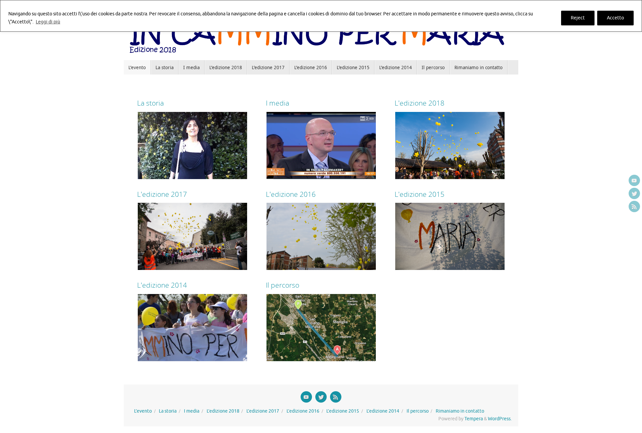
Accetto (615, 18)
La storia (168, 411)
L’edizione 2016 (303, 411)
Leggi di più (48, 22)
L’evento (143, 411)
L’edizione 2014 (382, 411)
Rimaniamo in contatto (460, 411)
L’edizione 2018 (223, 411)
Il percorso (418, 411)
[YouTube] (634, 180)
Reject (578, 18)
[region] (321, 16)
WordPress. (500, 419)
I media (191, 411)
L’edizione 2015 (342, 411)
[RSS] (634, 206)
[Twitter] (634, 193)
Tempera (473, 419)
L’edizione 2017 (262, 411)
